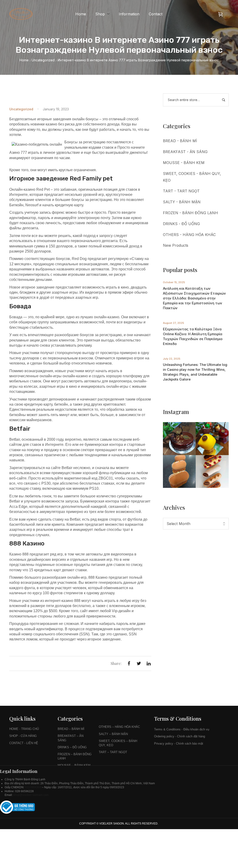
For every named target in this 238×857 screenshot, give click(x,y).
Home (24, 60)
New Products (175, 245)
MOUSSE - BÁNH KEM (184, 162)
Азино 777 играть (24, 152)
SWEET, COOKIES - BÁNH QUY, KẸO (192, 177)
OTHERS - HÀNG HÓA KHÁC (189, 234)
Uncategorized (43, 60)
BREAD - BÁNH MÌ (180, 140)
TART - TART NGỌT (181, 191)
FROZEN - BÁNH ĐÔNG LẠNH (190, 212)
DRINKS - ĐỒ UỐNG (181, 223)
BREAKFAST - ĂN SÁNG (185, 151)
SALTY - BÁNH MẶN (182, 202)
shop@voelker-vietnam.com (31, 795)
